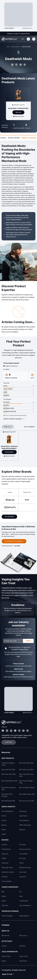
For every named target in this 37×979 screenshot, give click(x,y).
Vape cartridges (7, 881)
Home (8, 46)
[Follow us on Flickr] (27, 730)
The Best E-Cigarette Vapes (8, 764)
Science (4, 820)
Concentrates (23, 854)
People (4, 829)
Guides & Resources (10, 887)
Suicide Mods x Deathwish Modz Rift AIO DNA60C (9, 447)
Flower (21, 863)
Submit (28, 641)
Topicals (4, 844)
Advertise (22, 946)
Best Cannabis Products (27, 787)
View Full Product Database (12, 419)
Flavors (4, 816)
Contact (4, 946)
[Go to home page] (10, 39)
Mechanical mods (25, 867)
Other (21, 896)
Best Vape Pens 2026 (8, 769)
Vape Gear (5, 905)
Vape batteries (6, 849)
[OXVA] (10, 507)
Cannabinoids (23, 901)
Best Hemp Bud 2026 (8, 801)
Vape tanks (22, 872)
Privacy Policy (6, 956)
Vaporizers (5, 863)
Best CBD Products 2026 (27, 794)
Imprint (4, 961)
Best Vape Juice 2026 (26, 769)
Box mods (22, 858)
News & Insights (8, 807)
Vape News (23, 811)
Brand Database (15, 46)
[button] (23, 39)
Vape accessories (25, 849)
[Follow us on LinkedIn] (20, 64)
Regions (4, 825)
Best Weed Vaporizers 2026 (9, 789)
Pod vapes (22, 844)
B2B (3, 892)
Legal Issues (23, 816)
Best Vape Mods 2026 (26, 763)
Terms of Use (23, 956)
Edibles (4, 858)
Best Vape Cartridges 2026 (26, 782)
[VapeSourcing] (26, 492)
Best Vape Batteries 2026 (10, 781)
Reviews (5, 840)
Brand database (24, 916)
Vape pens (22, 877)
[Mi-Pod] (26, 500)
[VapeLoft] (10, 492)
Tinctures (5, 877)
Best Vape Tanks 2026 (9, 774)
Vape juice (5, 854)
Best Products (8, 758)
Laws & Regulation (7, 811)
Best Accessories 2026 (26, 801)
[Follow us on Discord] (15, 730)
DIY (20, 892)
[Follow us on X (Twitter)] (16, 64)
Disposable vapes (7, 867)
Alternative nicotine (8, 872)
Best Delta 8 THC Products (7, 795)
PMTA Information (25, 825)
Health (4, 834)
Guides (4, 901)
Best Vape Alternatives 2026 (26, 775)
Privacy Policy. (23, 649)
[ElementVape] (10, 500)
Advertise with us (27, 28)
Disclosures (23, 961)
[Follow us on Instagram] (7, 730)
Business (22, 829)
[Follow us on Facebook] (12, 64)
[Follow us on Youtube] (3, 730)
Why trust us (23, 935)
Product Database (7, 916)
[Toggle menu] (33, 39)
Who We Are (5, 935)
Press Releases (24, 820)
